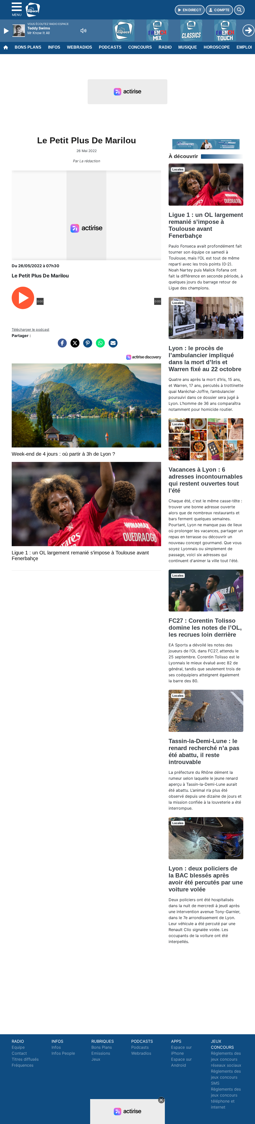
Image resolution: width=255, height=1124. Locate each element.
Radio (165, 47)
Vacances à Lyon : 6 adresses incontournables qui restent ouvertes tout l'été (206, 480)
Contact (19, 1053)
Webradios (79, 47)
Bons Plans (28, 47)
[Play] (7, 31)
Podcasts (110, 47)
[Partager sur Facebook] (61, 345)
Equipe (18, 1047)
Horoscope (217, 47)
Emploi (244, 47)
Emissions (100, 1053)
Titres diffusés (25, 1059)
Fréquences (22, 1065)
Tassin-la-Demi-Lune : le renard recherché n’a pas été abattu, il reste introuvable (204, 751)
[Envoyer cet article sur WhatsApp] (99, 345)
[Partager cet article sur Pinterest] (86, 345)
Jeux (95, 1059)
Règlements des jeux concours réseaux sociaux (226, 1059)
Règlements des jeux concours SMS (226, 1077)
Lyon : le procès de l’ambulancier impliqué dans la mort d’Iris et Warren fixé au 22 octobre (205, 358)
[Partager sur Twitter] (73, 345)
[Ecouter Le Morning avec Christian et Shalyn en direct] (206, 143)
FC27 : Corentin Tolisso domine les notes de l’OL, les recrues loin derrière (205, 627)
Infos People (63, 1053)
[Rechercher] (239, 10)
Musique (187, 47)
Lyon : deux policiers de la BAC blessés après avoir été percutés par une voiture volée (206, 879)
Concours (140, 47)
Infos (54, 47)
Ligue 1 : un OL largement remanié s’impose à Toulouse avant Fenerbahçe (206, 225)
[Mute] (83, 30)
